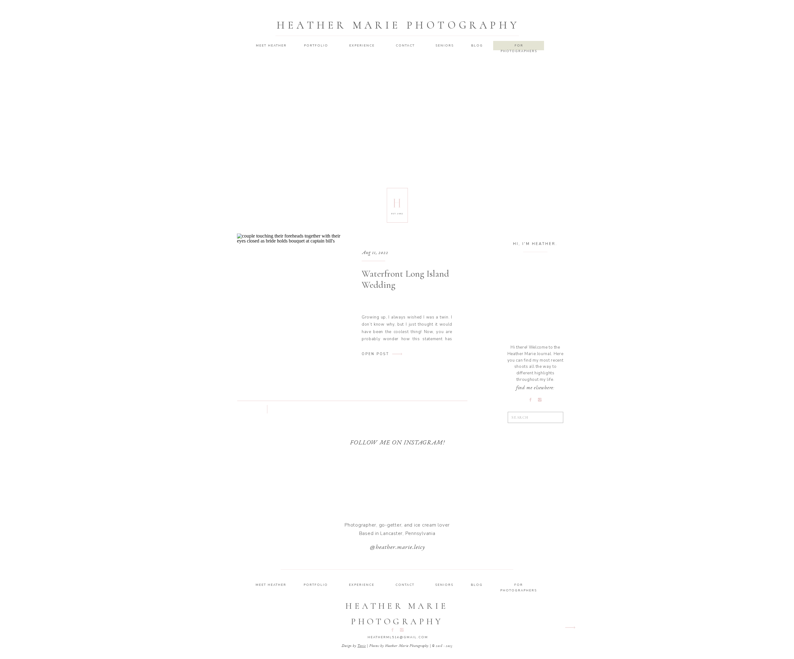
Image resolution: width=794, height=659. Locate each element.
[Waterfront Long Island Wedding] (290, 301)
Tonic (361, 646)
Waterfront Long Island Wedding (405, 279)
